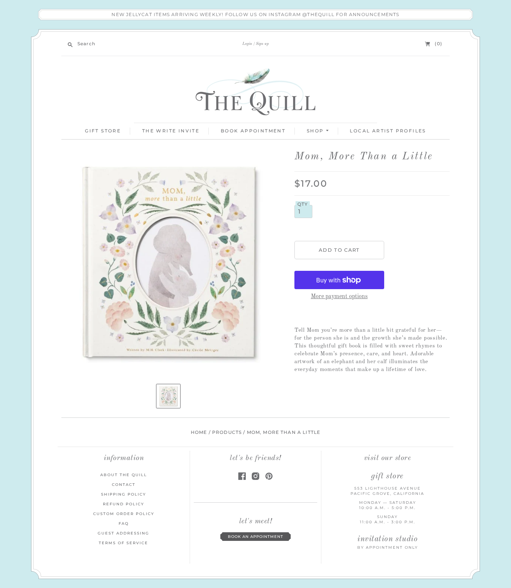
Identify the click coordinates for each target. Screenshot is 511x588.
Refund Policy (123, 504)
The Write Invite (170, 131)
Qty (302, 204)
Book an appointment (255, 536)
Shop (316, 131)
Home (199, 432)
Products (227, 432)
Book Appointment (253, 131)
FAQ (124, 523)
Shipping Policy (123, 494)
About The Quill (123, 474)
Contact (123, 484)
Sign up (262, 44)
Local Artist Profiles (388, 131)
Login (247, 44)
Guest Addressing (123, 533)
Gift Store (103, 131)
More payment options (339, 297)
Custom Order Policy (123, 513)
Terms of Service (123, 542)
